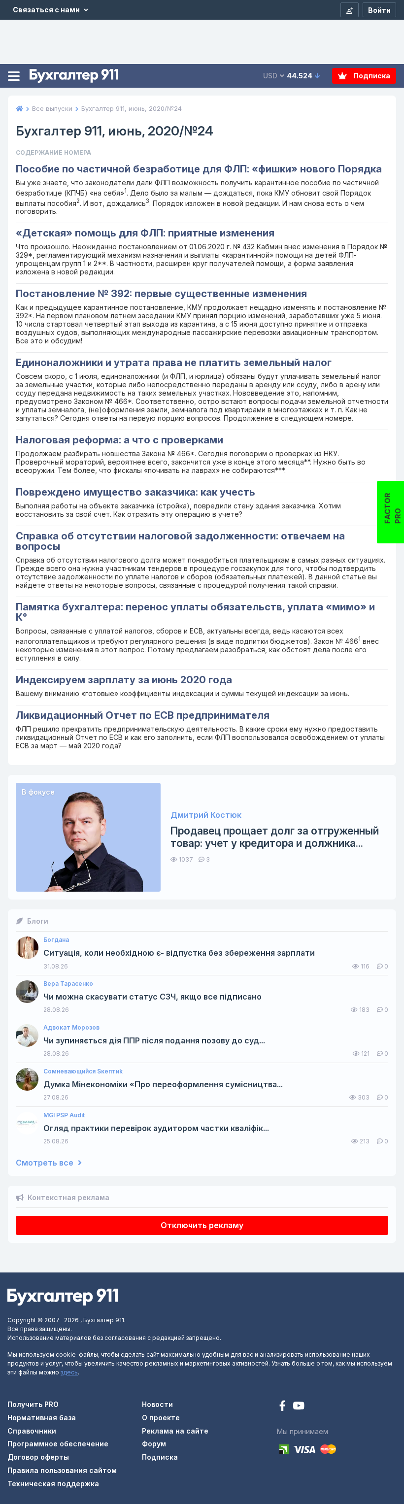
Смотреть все (45, 1163)
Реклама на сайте (175, 1431)
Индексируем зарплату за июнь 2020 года (124, 680)
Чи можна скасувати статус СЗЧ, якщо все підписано (152, 997)
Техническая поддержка (53, 1483)
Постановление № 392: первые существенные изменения (161, 294)
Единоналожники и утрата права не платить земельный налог (174, 362)
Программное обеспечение (57, 1443)
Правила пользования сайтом (62, 1470)
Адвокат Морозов (71, 1027)
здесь (69, 1372)
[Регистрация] (349, 9)
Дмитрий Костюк (205, 815)
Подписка (371, 75)
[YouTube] (298, 1407)
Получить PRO (33, 1404)
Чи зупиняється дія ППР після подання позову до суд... (154, 1040)
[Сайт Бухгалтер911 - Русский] (62, 1296)
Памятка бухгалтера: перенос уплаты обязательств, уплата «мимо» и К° (195, 612)
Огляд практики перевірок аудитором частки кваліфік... (156, 1128)
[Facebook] (283, 1407)
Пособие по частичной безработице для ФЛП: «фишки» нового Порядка (199, 169)
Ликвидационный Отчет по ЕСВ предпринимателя (142, 715)
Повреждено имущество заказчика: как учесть (135, 492)
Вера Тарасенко (68, 983)
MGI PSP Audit (64, 1115)
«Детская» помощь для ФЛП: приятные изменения (145, 233)
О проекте (161, 1417)
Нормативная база (41, 1417)
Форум (154, 1443)
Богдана (56, 939)
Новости (157, 1404)
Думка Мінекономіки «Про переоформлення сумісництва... (163, 1084)
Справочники (31, 1431)
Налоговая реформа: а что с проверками (119, 440)
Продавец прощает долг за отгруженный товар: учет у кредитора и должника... (274, 837)
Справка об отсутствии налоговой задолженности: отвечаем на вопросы (180, 541)
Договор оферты (38, 1457)
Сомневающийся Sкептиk (83, 1071)
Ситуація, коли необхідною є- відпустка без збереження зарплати (179, 953)
